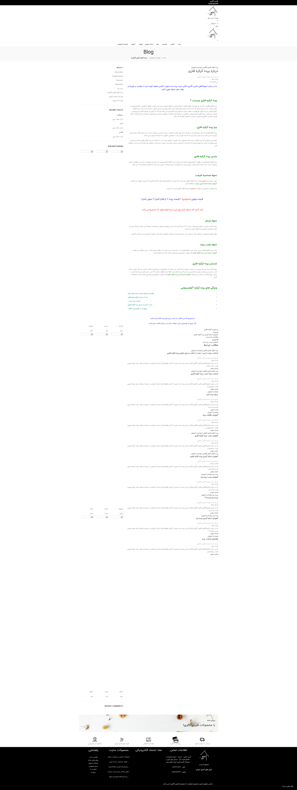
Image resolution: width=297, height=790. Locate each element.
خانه (164, 58)
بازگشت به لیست (212, 337)
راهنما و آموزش (154, 58)
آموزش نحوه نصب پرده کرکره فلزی (205, 253)
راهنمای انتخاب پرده (210, 539)
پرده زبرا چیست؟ (211, 497)
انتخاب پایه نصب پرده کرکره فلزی (204, 374)
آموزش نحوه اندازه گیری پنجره (206, 184)
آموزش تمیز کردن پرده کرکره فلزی (179, 274)
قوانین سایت (93, 757)
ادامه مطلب (214, 368)
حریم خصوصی (93, 766)
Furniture (119, 80)
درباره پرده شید (212, 394)
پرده (216, 329)
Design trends (117, 76)
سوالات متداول (93, 763)
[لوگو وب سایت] (212, 11)
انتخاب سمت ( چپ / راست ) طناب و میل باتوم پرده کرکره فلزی (192, 353)
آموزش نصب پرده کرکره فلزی (206, 435)
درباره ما (93, 772)
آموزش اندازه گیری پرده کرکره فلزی (204, 456)
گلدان (121, 132)
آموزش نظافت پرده (210, 415)
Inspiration (119, 84)
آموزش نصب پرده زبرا (209, 477)
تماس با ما (93, 769)
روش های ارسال (93, 760)
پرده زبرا (215, 474)
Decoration (119, 72)
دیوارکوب (120, 115)
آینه (121, 124)
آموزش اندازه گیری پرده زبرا (207, 518)
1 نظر (114, 119)
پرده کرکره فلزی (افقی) (139, 58)
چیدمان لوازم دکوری (116, 96)
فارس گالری (201, 77)
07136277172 (176, 767)
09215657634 (176, 772)
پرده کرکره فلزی (209, 329)
